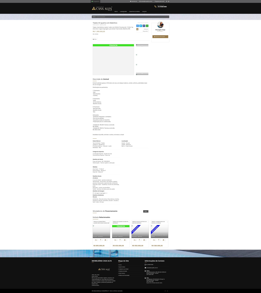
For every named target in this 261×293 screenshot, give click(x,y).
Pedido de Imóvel (123, 271)
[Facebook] (166, 1)
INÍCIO (116, 11)
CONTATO (144, 11)
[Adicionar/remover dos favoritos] (109, 222)
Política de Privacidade (124, 275)
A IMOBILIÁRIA (123, 11)
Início (120, 264)
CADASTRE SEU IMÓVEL (134, 11)
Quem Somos (122, 267)
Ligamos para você (159, 1)
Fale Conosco (122, 273)
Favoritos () (134, 1)
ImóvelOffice (105, 291)
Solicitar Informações (160, 36)
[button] (142, 45)
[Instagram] (168, 1)
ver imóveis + (160, 31)
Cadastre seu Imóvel (123, 269)
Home (94, 16)
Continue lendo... (96, 285)
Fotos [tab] (95, 39)
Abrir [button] (146, 211)
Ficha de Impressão (145, 30)
